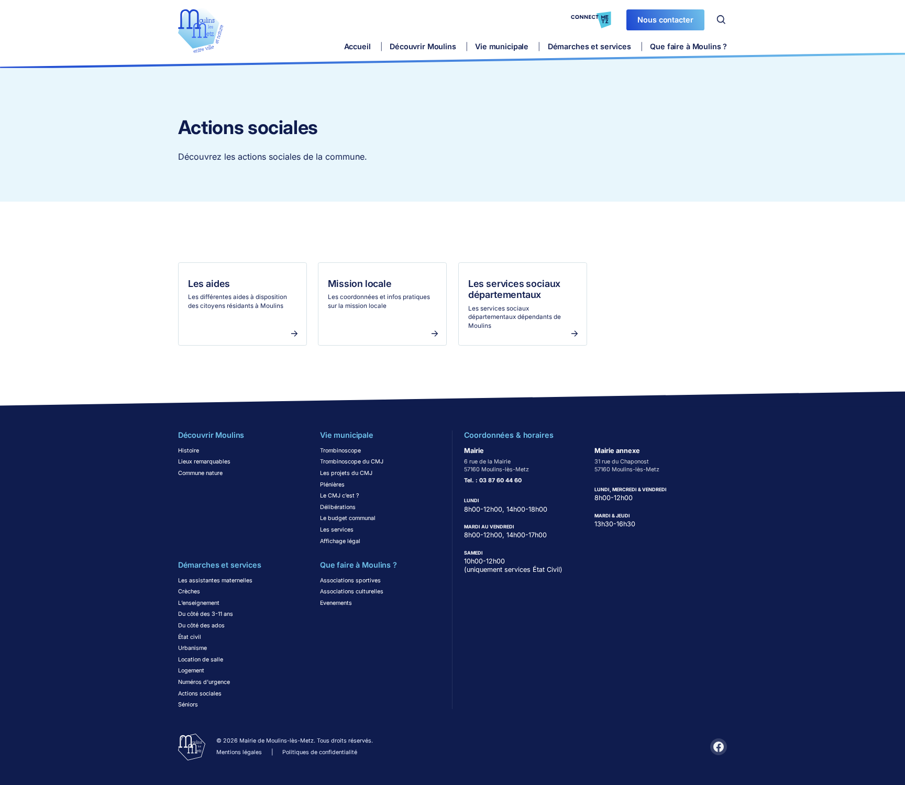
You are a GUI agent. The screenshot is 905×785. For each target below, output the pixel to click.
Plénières (332, 484)
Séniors (188, 704)
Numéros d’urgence (204, 682)
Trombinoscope (340, 450)
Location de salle (200, 659)
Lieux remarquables (204, 461)
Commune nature (200, 473)
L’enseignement (198, 603)
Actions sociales (200, 693)
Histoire (188, 450)
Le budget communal (348, 518)
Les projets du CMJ (346, 473)
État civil (189, 637)
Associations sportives (350, 580)
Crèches (189, 591)
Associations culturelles (351, 591)
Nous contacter (665, 19)
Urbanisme (192, 648)
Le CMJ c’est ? (339, 495)
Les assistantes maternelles (215, 580)
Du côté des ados (201, 625)
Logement (191, 670)
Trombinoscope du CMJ (351, 461)
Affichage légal (340, 541)
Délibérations (338, 507)
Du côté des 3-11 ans (205, 614)
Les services (337, 529)
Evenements (336, 603)
